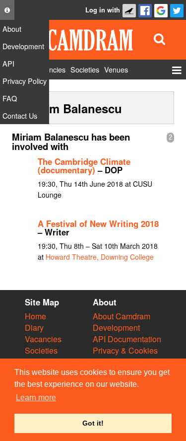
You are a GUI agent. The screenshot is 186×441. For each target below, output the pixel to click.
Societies (41, 350)
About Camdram (121, 316)
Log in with (102, 9)
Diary (34, 327)
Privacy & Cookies (125, 350)
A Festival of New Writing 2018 (98, 223)
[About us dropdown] (7, 10)
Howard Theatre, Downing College (100, 257)
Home (35, 316)
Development (116, 327)
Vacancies (43, 339)
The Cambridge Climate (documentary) (84, 165)
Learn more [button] (36, 397)
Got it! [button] (93, 423)
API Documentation (127, 339)
